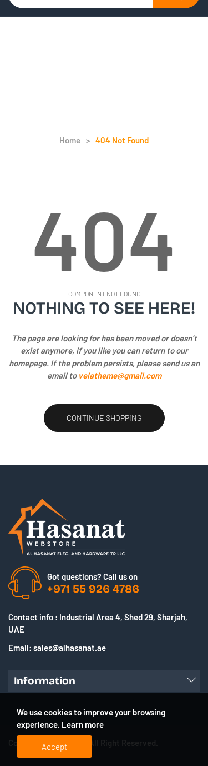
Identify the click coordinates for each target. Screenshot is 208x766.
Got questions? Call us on (92, 576)
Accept (54, 747)
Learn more (83, 724)
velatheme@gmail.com (119, 375)
